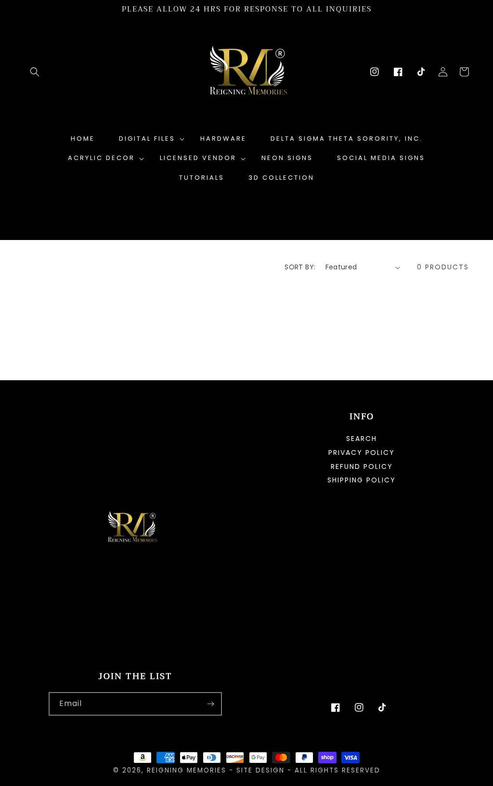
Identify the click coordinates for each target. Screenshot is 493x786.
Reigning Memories (186, 770)
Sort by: (300, 267)
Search (361, 439)
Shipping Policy (361, 480)
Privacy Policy (361, 452)
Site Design (260, 770)
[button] (34, 71)
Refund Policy (362, 466)
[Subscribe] (210, 704)
